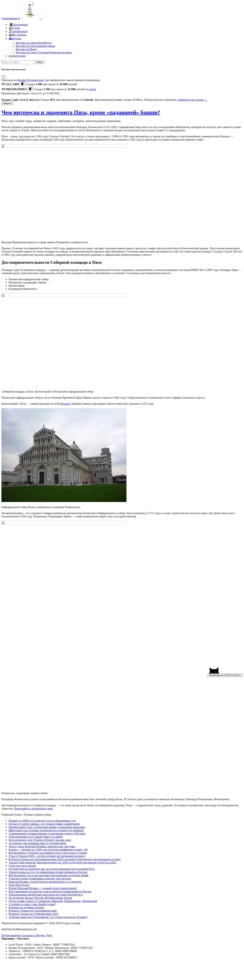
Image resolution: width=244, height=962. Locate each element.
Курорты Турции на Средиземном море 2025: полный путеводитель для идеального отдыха (65, 859)
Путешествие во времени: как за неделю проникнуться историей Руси (51, 868)
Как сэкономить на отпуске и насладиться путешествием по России (50, 891)
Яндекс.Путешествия (30, 80)
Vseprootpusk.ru (10, 18)
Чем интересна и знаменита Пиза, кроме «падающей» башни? (80, 112)
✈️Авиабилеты (18, 31)
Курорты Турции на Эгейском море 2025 (33, 913)
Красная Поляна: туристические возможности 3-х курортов (45, 881)
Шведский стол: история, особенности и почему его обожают (46, 830)
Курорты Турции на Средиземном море (33, 910)
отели (92, 89)
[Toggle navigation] (40, 19)
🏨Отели (14, 27)
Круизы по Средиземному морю (35, 46)
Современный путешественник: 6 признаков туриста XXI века (47, 833)
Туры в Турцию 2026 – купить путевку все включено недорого (47, 856)
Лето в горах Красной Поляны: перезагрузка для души (42, 846)
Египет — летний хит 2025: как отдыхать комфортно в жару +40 (48, 849)
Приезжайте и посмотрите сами (33, 808)
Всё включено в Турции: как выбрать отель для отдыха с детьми (48, 852)
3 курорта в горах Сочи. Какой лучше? (32, 904)
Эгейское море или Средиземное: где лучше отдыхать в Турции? (48, 917)
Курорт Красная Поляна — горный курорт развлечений (43, 888)
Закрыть (7, 103)
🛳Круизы (15, 38)
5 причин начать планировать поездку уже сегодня (40, 878)
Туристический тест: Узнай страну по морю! (36, 836)
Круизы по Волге (26, 49)
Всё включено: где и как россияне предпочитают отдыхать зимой (48, 875)
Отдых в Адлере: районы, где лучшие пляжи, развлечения (44, 823)
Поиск (40, 62)
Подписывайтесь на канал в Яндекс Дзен (27, 935)
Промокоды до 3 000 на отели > (225, 675)
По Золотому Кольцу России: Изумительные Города (40, 897)
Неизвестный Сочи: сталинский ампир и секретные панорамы (47, 827)
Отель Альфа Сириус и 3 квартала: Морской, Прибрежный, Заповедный (53, 901)
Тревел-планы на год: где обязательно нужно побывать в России (48, 872)
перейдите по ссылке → (192, 99)
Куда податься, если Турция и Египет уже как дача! (40, 839)
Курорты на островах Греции (26, 907)
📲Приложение (18, 24)
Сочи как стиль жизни (22, 865)
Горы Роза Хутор (19, 884)
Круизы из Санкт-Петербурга (34, 42)
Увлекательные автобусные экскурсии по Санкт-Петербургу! (46, 894)
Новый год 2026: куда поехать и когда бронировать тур (42, 820)
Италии (65, 403)
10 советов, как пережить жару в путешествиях (37, 843)
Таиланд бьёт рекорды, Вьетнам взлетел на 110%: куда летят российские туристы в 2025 (62, 862)
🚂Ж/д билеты (17, 34)
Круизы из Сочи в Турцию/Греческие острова (44, 52)
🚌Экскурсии (17, 55)
